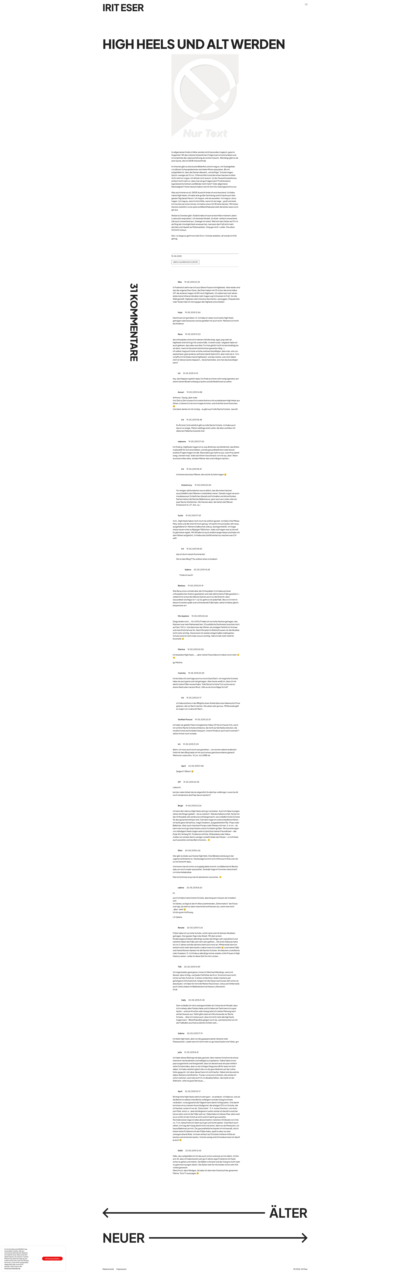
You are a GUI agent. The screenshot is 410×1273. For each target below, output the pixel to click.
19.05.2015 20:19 (195, 585)
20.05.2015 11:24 (195, 927)
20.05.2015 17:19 (195, 1033)
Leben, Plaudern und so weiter (185, 262)
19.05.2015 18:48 (194, 419)
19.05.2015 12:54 (192, 312)
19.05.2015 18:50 (194, 548)
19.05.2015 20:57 (203, 719)
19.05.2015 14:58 (194, 392)
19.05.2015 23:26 (193, 805)
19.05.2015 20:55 (195, 649)
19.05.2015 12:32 (192, 282)
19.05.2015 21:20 (191, 744)
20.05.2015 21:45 (196, 1000)
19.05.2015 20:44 (200, 616)
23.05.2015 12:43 (193, 1150)
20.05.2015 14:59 (192, 966)
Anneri (181, 392)
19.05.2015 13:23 (193, 334)
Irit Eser (123, 7)
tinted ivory (186, 485)
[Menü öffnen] (306, 4)
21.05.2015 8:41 (191, 1052)
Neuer (123, 1237)
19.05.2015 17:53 (193, 515)
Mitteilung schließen (52, 1259)
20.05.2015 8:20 (194, 887)
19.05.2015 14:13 (190, 373)
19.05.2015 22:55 (191, 782)
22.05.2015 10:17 (193, 1091)
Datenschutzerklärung (12, 1268)
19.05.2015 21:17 (193, 697)
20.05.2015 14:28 (202, 569)
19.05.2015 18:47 (194, 469)
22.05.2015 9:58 (196, 766)
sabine (181, 887)
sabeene (182, 441)
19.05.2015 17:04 (196, 441)
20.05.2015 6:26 (192, 850)
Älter (288, 1212)
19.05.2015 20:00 (203, 485)
